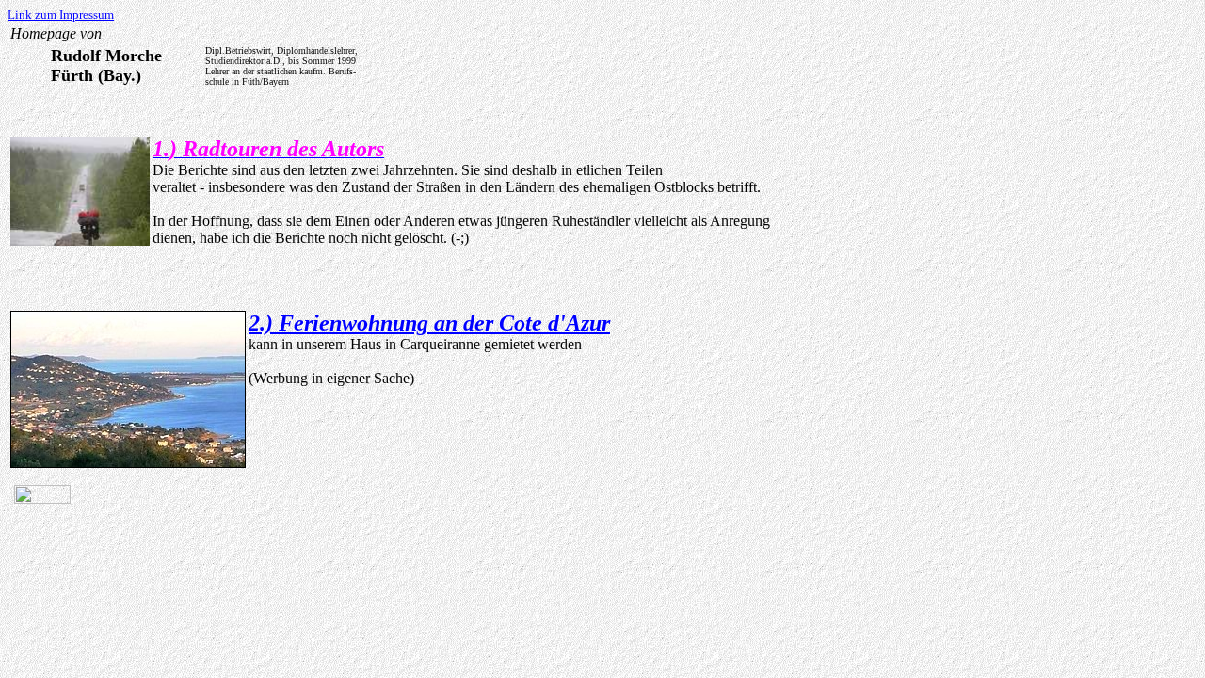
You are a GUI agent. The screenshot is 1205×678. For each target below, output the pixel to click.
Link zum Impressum (61, 15)
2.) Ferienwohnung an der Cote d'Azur (429, 323)
